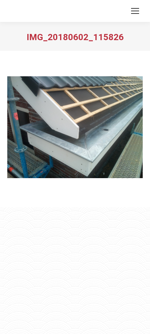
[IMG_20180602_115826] (75, 127)
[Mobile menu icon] (135, 11)
